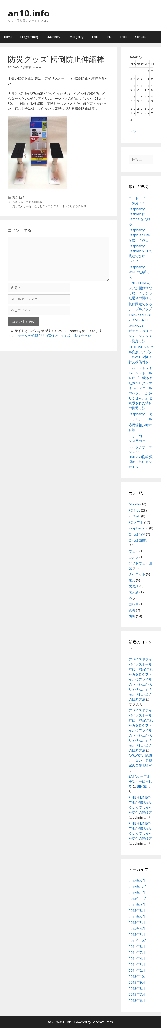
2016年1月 (137, 892)
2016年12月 (138, 886)
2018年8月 (137, 880)
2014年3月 (137, 964)
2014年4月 (137, 958)
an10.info (28, 13)
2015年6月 (137, 916)
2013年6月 (137, 1000)
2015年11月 (138, 898)
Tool (94, 37)
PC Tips (134, 510)
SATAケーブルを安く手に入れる (140, 781)
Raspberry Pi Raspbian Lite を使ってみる (139, 235)
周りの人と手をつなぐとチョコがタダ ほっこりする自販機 (49, 206)
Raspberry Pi (138, 528)
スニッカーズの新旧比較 (27, 202)
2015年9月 (137, 904)
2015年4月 (137, 928)
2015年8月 (137, 910)
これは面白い (139, 540)
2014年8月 (137, 946)
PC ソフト (136, 522)
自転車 (134, 604)
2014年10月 (138, 940)
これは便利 (137, 534)
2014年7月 (137, 952)
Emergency (76, 37)
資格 (132, 610)
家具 (15, 197)
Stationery (53, 37)
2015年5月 (137, 922)
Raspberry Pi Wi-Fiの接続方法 (139, 272)
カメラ (134, 557)
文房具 (134, 586)
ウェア (134, 551)
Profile (122, 37)
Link (108, 37)
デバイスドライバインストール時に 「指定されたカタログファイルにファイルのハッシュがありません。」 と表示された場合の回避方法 (141, 388)
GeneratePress (102, 1022)
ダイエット (137, 574)
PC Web (134, 516)
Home (8, 37)
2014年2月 (137, 970)
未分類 (134, 592)
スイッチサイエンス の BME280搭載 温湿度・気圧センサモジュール (141, 457)
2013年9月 (137, 982)
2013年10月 (138, 976)
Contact (140, 37)
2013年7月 (137, 994)
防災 (22, 197)
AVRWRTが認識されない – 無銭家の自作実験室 (140, 760)
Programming (29, 37)
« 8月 (133, 131)
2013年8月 (137, 988)
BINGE (142, 786)
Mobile (134, 504)
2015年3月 (137, 934)
